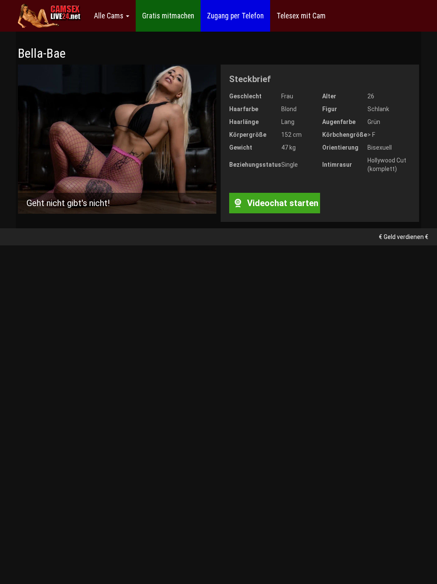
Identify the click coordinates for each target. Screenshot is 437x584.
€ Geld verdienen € (403, 236)
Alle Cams (109, 16)
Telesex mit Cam (301, 16)
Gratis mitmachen (168, 16)
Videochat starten (281, 203)
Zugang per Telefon (235, 16)
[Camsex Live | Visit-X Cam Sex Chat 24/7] (49, 16)
